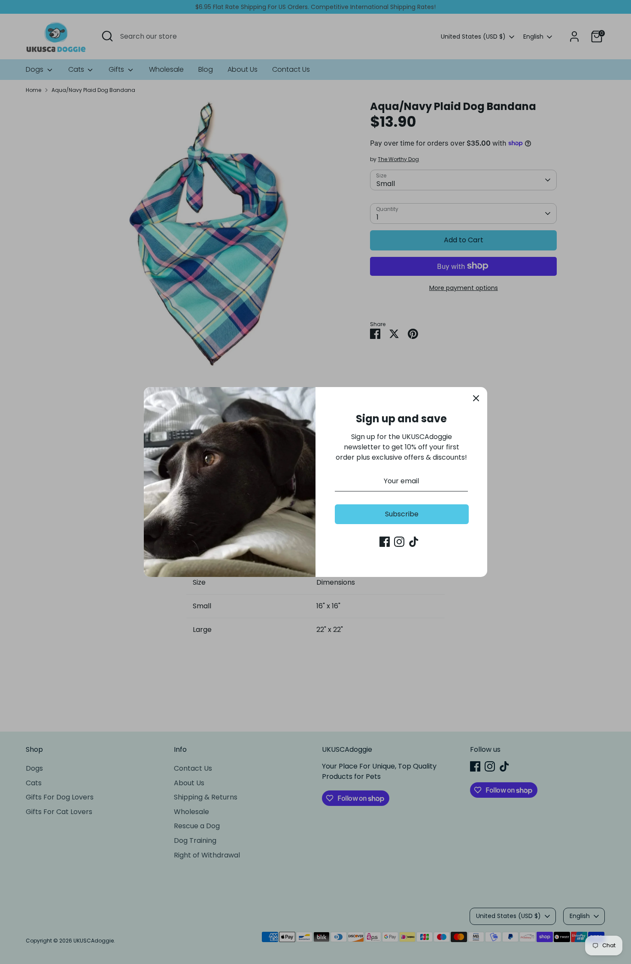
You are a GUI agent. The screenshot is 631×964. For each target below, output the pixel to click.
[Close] (476, 398)
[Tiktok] (414, 542)
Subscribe (402, 514)
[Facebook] (384, 542)
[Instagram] (399, 542)
